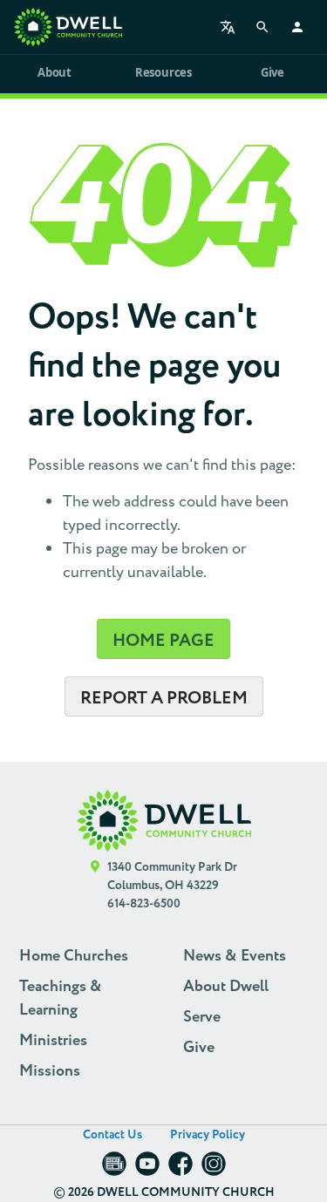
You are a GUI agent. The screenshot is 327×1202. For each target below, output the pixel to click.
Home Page (163, 640)
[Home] (68, 27)
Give (272, 72)
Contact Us (112, 1135)
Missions (49, 1071)
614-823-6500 (144, 904)
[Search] (262, 27)
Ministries (53, 1040)
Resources (163, 72)
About (54, 72)
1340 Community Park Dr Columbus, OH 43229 (172, 876)
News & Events (234, 956)
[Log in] (297, 27)
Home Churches (73, 956)
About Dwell (226, 986)
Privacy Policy (207, 1135)
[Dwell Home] (164, 821)
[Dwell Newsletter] (114, 1169)
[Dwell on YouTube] (147, 1169)
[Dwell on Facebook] (180, 1169)
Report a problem (164, 698)
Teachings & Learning (60, 998)
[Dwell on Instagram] (213, 1169)
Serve (202, 1017)
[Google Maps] (95, 886)
